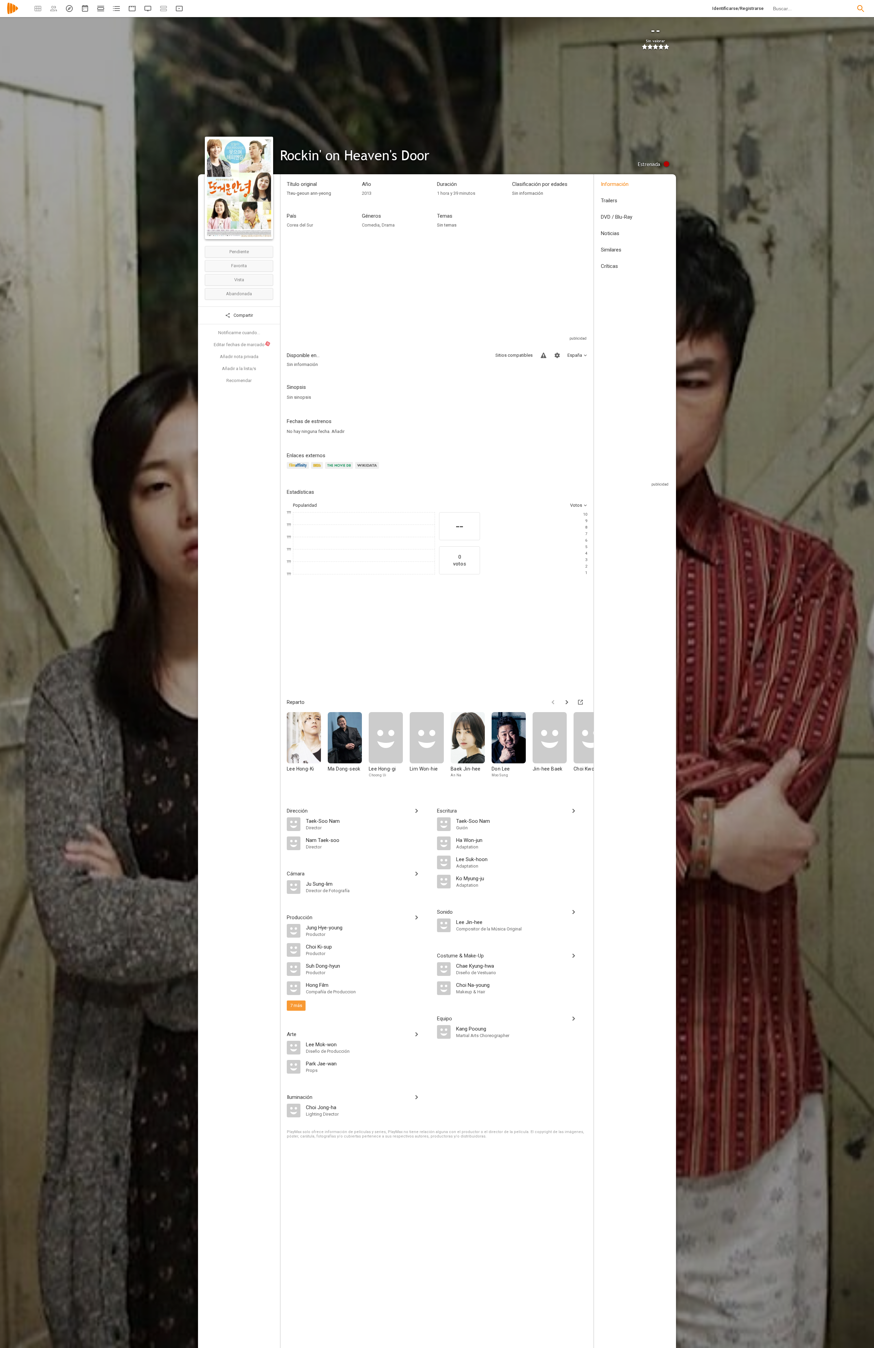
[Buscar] (861, 8)
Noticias (610, 233)
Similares (611, 250)
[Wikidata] (368, 469)
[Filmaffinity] (299, 469)
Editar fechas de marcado (242, 344)
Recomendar (239, 380)
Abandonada (239, 293)
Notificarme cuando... (239, 332)
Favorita (239, 265)
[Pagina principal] (12, 12)
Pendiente (239, 251)
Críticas (609, 266)
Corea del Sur (300, 225)
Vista (239, 279)
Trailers (609, 201)
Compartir (242, 315)
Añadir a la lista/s (239, 368)
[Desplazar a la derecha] (567, 702)
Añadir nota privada (239, 356)
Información (615, 184)
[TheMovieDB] (340, 469)
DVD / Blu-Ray (616, 217)
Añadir (338, 431)
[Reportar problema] (543, 355)
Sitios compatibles (514, 355)
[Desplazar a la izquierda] (553, 702)
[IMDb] (318, 469)
